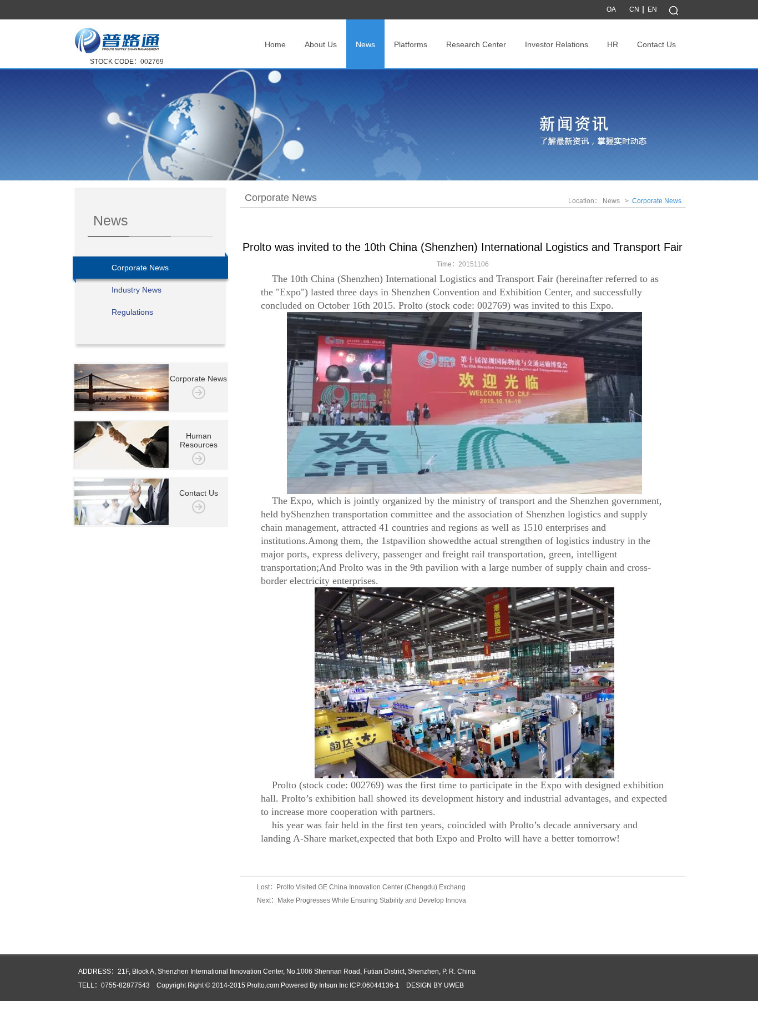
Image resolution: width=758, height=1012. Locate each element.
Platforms (410, 44)
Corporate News (140, 267)
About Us (321, 44)
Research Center (476, 44)
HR (612, 44)
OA (611, 9)
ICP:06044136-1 (375, 985)
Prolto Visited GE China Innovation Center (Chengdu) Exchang (371, 887)
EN (652, 9)
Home (275, 44)
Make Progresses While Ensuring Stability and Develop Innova (371, 900)
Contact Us (656, 44)
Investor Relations (556, 44)
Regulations (132, 312)
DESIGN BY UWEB (435, 985)
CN (634, 9)
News (365, 44)
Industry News (136, 289)
